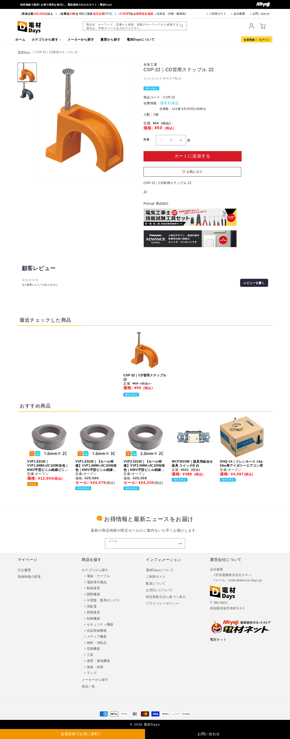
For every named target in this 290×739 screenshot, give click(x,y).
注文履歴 (24, 570)
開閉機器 (93, 594)
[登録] (180, 543)
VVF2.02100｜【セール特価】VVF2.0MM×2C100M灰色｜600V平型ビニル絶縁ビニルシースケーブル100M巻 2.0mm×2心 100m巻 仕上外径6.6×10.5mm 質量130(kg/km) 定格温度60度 (144, 466)
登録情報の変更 (29, 576)
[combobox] (135, 26)
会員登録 (249, 39)
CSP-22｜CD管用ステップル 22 (57, 52)
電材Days (24, 52)
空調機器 (93, 648)
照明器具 (93, 612)
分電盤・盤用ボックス (103, 600)
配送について (156, 583)
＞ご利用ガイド (216, 13)
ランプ (92, 673)
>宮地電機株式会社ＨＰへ (231, 575)
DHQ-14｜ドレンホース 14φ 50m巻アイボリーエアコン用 (241, 463)
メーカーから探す (95, 679)
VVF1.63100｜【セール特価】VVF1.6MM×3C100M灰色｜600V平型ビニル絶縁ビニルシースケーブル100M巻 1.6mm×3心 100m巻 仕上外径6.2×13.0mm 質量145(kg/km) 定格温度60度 (96, 466)
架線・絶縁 (95, 667)
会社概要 (216, 569)
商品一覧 (88, 686)
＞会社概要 (238, 13)
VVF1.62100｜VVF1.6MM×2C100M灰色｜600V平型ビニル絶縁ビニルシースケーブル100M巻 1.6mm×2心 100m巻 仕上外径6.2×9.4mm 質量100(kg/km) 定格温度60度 (48, 466)
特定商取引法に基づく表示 (166, 597)
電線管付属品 (97, 582)
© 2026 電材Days (145, 724)
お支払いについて (159, 590)
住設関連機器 (97, 630)
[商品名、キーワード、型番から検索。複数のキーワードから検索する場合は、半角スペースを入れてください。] (181, 26)
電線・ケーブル (98, 576)
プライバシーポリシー (162, 603)
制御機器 (93, 618)
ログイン (264, 39)
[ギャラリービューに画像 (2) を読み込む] (27, 91)
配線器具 (93, 588)
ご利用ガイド (156, 576)
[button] (162, 79)
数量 (147, 139)
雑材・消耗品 (97, 642)
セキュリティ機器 (100, 624)
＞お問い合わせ (259, 13)
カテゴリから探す (95, 570)
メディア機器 (97, 636)
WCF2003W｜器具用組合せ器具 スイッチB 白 (192, 463)
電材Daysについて (160, 570)
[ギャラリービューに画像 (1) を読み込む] (27, 72)
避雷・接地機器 (98, 661)
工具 (90, 655)
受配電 (92, 606)
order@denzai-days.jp (245, 580)
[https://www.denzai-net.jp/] (241, 627)
